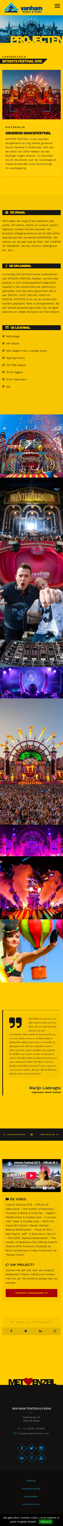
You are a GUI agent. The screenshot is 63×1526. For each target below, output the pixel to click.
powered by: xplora (31, 1504)
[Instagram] (41, 1448)
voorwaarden (31, 1496)
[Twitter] (31, 1448)
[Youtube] (41, 1458)
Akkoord (46, 1521)
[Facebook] (22, 1448)
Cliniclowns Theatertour (16, 1134)
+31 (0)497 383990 (33, 1428)
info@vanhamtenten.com (33, 1433)
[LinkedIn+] (22, 1458)
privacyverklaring (31, 1488)
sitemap (30, 1480)
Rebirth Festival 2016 (47, 1134)
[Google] (31, 1458)
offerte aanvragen (29, 1293)
